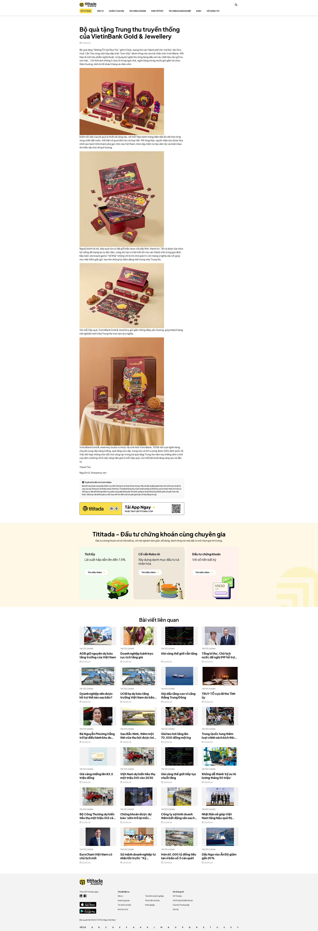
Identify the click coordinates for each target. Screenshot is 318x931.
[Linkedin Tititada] (81, 895)
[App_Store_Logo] (88, 904)
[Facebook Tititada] (84, 895)
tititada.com (146, 511)
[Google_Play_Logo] (88, 911)
